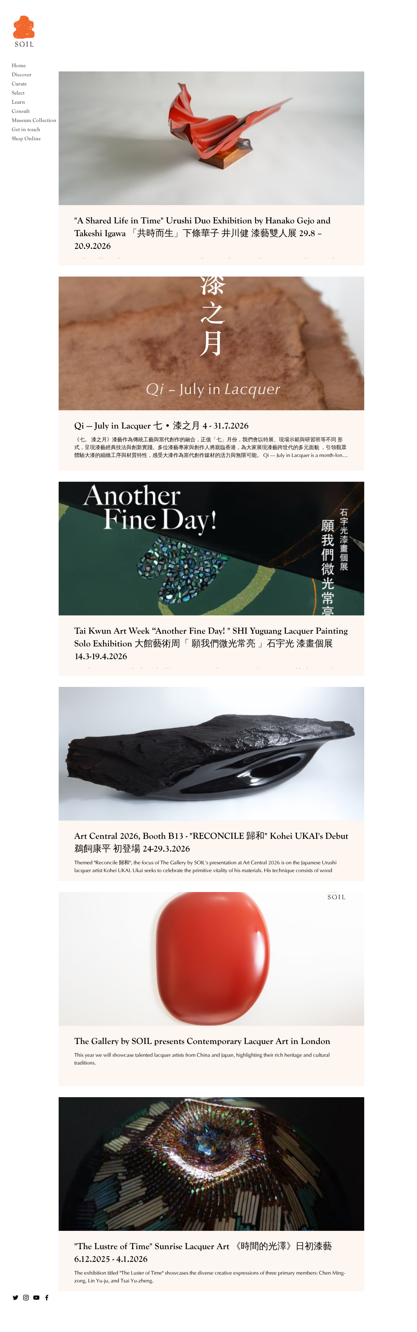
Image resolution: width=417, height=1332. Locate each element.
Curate (19, 84)
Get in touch (26, 129)
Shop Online (26, 138)
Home (19, 65)
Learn (18, 102)
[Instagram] (26, 1297)
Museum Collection (31, 120)
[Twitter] (15, 1297)
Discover (22, 74)
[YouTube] (36, 1297)
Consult (21, 111)
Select (18, 93)
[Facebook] (46, 1297)
